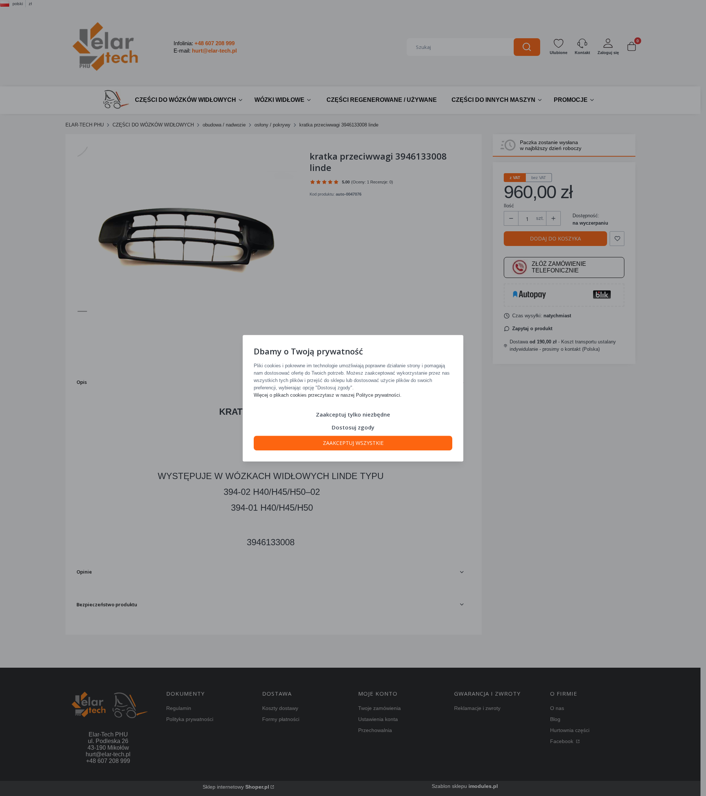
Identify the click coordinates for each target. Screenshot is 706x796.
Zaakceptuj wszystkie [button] (353, 442)
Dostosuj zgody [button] (353, 427)
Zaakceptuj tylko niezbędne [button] (353, 414)
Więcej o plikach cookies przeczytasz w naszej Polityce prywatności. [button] (328, 394)
